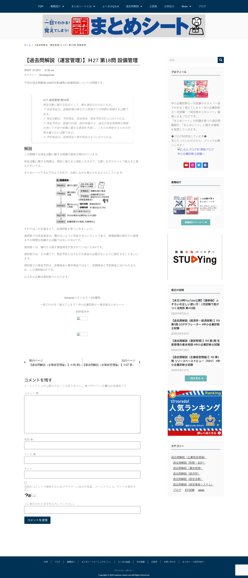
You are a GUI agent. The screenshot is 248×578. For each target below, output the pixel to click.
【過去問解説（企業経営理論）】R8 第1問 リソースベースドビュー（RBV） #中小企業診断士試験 (195, 361)
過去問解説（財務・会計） (189, 462)
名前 (28, 439)
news (201, 490)
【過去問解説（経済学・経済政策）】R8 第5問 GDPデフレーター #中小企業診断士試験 (195, 324)
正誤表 (153, 6)
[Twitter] (199, 165)
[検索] (221, 60)
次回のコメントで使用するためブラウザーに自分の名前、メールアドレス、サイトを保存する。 (80, 488)
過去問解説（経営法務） (188, 479)
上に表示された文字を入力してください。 (50, 504)
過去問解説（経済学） (186, 473)
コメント (31, 393)
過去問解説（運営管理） (188, 468)
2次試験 (189, 490)
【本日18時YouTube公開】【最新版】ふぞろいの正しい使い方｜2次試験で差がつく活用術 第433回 (195, 304)
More (185, 6)
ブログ (202, 6)
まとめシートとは (81, 6)
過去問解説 (132, 6)
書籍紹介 (55, 6)
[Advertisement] (196, 524)
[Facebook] (205, 165)
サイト (28, 468)
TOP (40, 6)
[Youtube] (186, 165)
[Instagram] (192, 165)
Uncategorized (46, 75)
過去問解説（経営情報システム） (193, 484)
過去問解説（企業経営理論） (189, 457)
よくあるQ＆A (110, 6)
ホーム (27, 45)
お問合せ (169, 6)
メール (30, 454)
